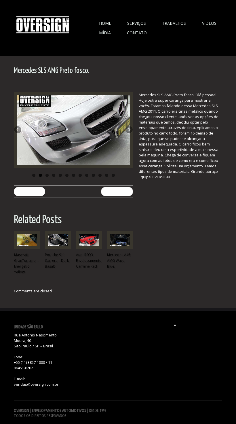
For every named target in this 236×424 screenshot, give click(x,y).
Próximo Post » (117, 191)
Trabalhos (174, 23)
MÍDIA (105, 32)
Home (105, 23)
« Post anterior (29, 191)
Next (128, 130)
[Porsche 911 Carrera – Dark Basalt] (58, 240)
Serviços (136, 23)
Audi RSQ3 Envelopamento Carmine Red (89, 260)
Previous (18, 130)
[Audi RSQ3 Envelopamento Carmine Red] (89, 240)
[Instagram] (175, 325)
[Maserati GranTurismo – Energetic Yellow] (27, 240)
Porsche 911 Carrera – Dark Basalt (57, 260)
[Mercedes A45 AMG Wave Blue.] (120, 240)
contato (137, 32)
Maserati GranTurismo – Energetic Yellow (26, 263)
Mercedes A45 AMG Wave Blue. (118, 260)
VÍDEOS (209, 23)
